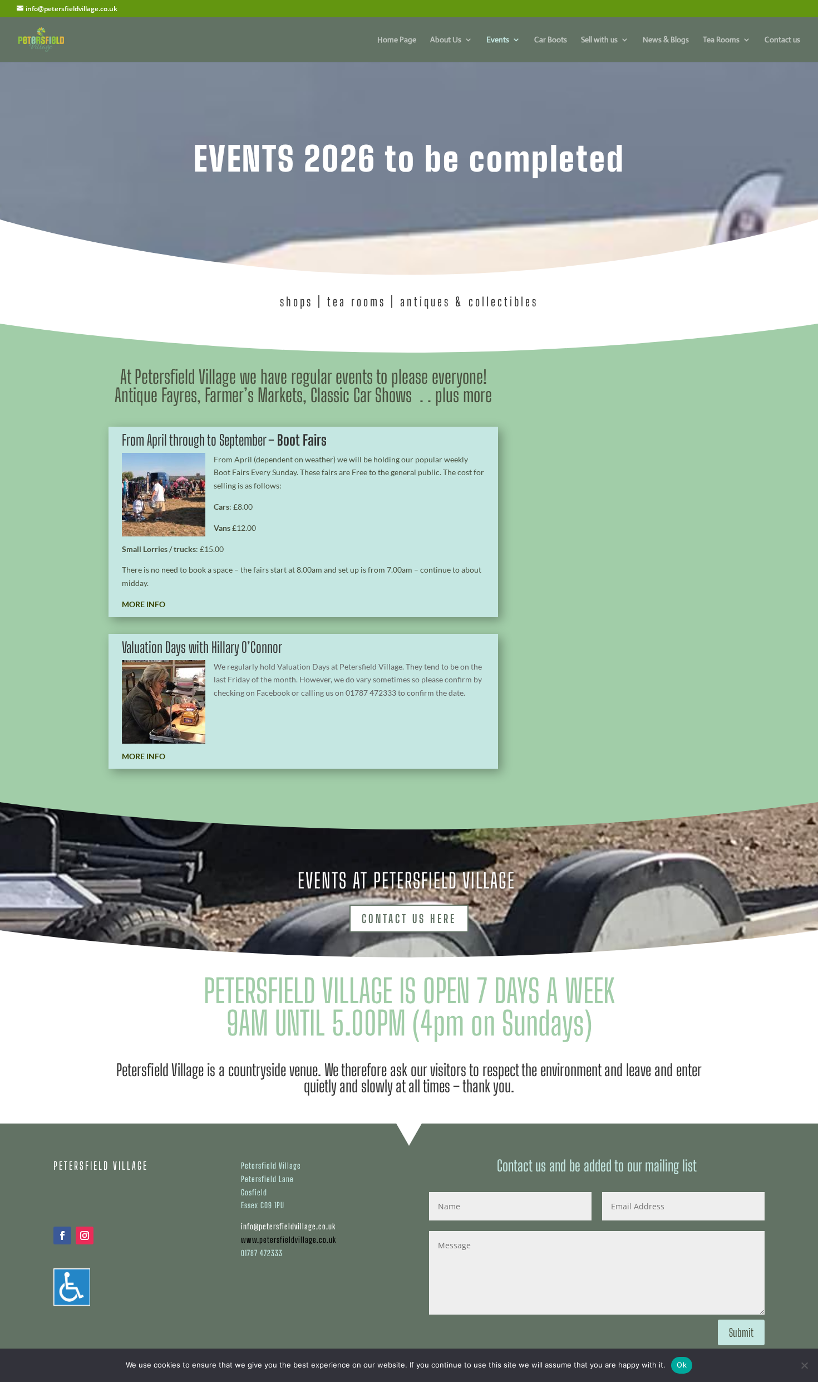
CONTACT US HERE (409, 918)
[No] (804, 1365)
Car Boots (550, 40)
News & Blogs (666, 40)
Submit (741, 1332)
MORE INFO (143, 604)
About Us (445, 40)
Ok (682, 1364)
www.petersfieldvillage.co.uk (288, 1239)
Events (497, 40)
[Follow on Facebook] (62, 1235)
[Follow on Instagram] (84, 1235)
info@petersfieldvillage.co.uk (288, 1226)
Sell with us (599, 40)
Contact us (782, 40)
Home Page (396, 40)
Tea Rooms (721, 40)
